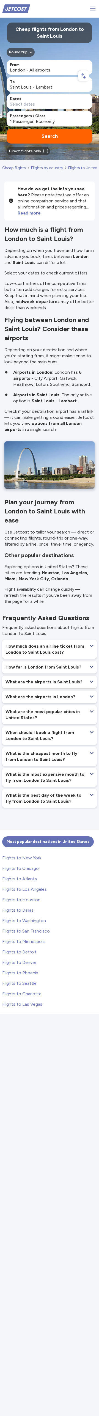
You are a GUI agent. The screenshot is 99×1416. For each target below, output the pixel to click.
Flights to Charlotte (22, 993)
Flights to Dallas (18, 910)
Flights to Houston (21, 899)
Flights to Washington (24, 920)
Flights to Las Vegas (22, 1004)
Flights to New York (21, 857)
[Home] (16, 8)
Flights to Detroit (19, 952)
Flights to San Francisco (26, 931)
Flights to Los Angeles (24, 889)
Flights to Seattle (19, 983)
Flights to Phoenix (20, 972)
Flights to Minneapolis (24, 941)
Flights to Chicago (20, 868)
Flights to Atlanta (19, 878)
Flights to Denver (19, 962)
